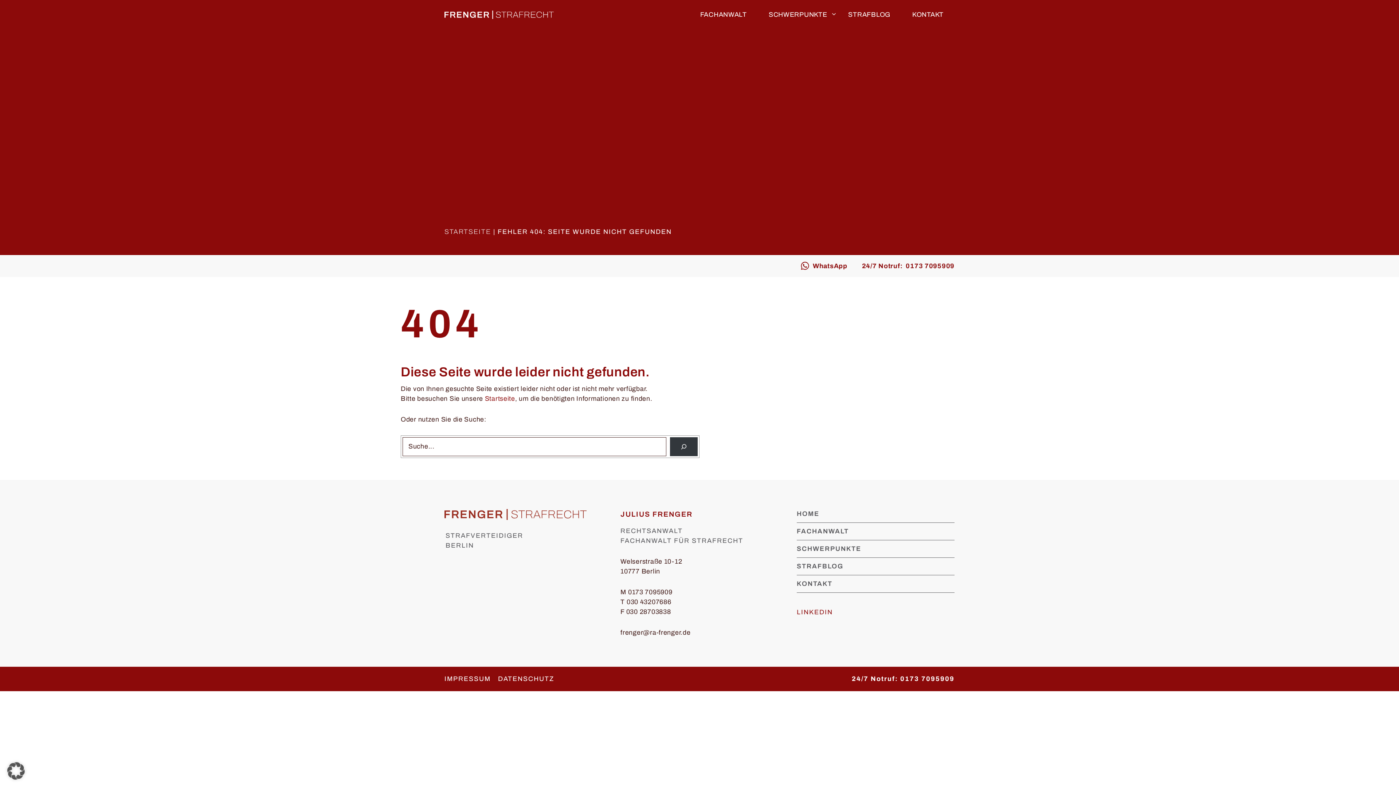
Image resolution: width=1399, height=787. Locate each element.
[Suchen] (684, 446)
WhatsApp (830, 266)
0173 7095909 (650, 592)
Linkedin (815, 612)
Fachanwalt (723, 14)
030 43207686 (649, 602)
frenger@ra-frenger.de (655, 632)
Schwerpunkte (798, 14)
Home (808, 513)
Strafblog (869, 14)
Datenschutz (526, 678)
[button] (16, 771)
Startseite (467, 231)
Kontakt (928, 14)
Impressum (467, 678)
